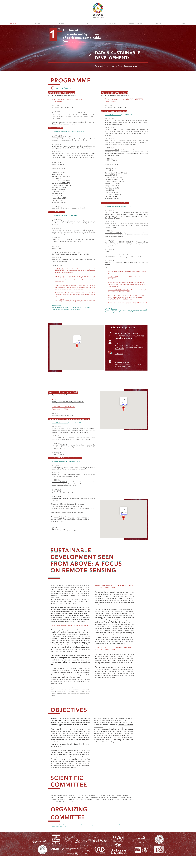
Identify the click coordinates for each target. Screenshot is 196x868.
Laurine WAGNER (57, 521)
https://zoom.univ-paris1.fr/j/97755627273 (127, 99)
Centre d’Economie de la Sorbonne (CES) (65, 589)
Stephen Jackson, (81, 825)
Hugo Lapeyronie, (93, 825)
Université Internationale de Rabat (76, 234)
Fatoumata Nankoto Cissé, (66, 825)
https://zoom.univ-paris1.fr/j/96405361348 (68, 402)
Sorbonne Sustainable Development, (63, 587)
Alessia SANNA (82, 519)
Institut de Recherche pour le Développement (70, 590)
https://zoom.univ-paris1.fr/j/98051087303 (71, 99)
